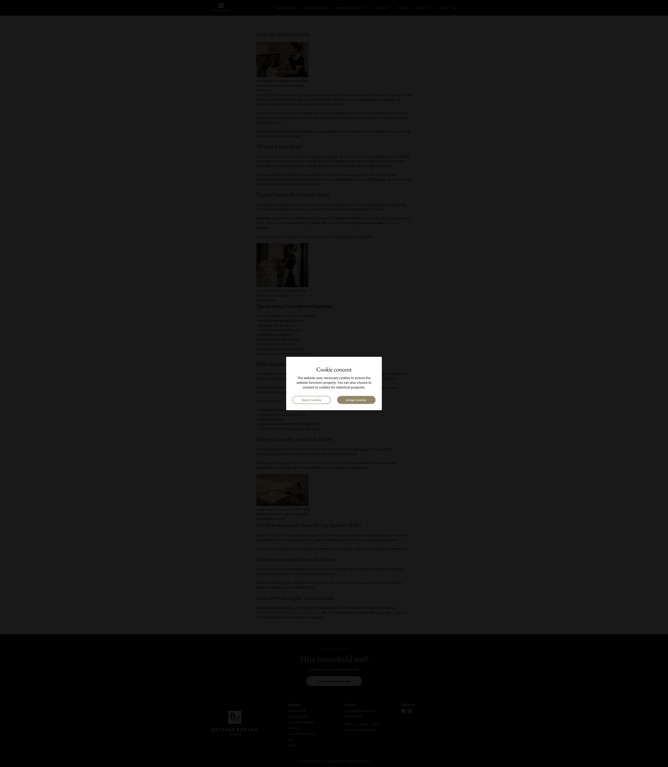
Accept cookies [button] (356, 400)
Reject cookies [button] (311, 400)
